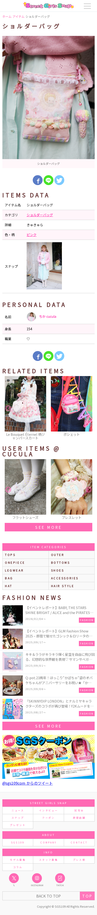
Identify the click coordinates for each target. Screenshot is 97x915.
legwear (14, 570)
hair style (62, 586)
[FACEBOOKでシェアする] (38, 180)
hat (8, 586)
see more (48, 527)
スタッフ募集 (48, 859)
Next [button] (88, 408)
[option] (48, 102)
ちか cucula (47, 316)
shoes (57, 570)
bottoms (60, 562)
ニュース (18, 810)
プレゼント (18, 825)
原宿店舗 (79, 817)
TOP (87, 896)
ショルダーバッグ (40, 214)
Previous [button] (8, 408)
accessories (65, 578)
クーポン (48, 817)
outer (58, 555)
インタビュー (48, 810)
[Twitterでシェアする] (59, 180)
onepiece (15, 562)
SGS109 (18, 842)
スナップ (18, 817)
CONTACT (79, 842)
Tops (10, 555)
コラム (18, 867)
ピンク (31, 234)
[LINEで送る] (48, 180)
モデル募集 (18, 859)
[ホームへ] (48, 5)
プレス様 (79, 859)
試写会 (79, 810)
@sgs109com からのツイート (27, 783)
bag (9, 578)
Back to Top (48, 896)
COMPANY (48, 842)
